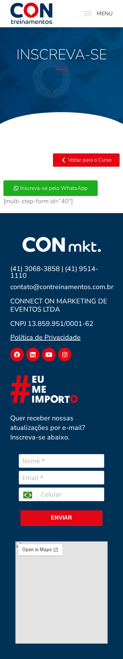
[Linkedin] (33, 354)
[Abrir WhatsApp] (106, 641)
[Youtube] (49, 354)
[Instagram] (65, 354)
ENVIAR (61, 518)
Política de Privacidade (45, 337)
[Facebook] (17, 354)
